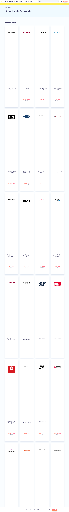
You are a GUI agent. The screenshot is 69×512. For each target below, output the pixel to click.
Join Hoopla (65, 1)
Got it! (55, 509)
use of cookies (48, 509)
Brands (6, 7)
